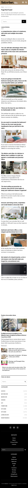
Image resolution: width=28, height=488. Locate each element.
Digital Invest (14, 485)
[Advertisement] (14, 297)
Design (3, 400)
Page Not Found (8, 7)
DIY (2, 403)
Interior (6, 483)
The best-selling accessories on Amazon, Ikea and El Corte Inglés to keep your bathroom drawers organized (13, 188)
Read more (4, 345)
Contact (14, 444)
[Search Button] (24, 21)
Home (2, 7)
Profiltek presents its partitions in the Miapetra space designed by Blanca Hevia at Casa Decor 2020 (13, 335)
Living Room (5, 414)
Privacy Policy (14, 442)
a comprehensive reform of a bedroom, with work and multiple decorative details (13, 33)
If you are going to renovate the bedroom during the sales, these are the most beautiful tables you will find (14, 80)
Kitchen (3, 409)
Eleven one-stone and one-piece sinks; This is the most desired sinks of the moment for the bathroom (14, 369)
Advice (3, 391)
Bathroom (5, 330)
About (14, 440)
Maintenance (5, 417)
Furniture (4, 406)
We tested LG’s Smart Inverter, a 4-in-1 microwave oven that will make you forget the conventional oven (13, 259)
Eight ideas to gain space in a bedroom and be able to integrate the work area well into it (17, 350)
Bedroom (4, 397)
